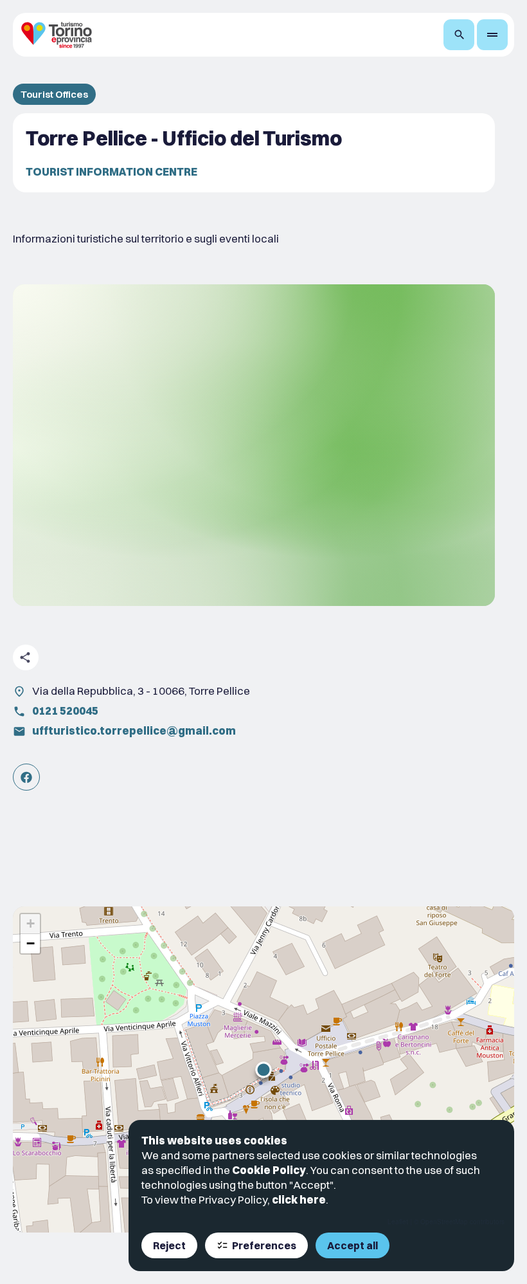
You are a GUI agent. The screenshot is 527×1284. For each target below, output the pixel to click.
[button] (263, 1070)
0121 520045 (65, 710)
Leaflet (398, 1221)
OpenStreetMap (444, 1221)
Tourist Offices (54, 94)
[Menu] (492, 34)
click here (299, 1199)
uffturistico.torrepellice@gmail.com (134, 730)
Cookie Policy (269, 1170)
